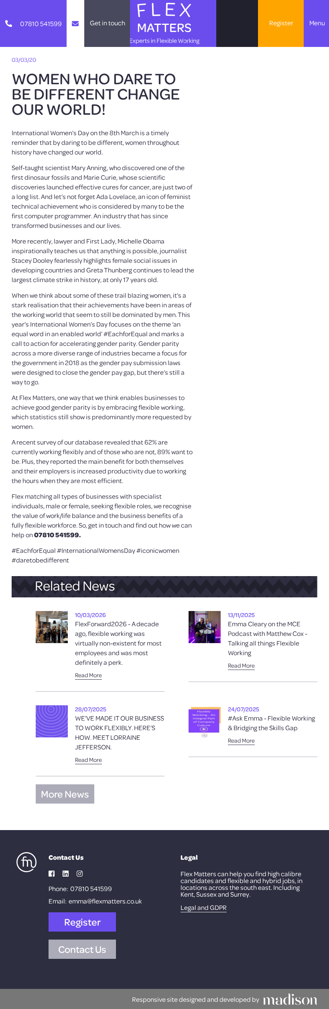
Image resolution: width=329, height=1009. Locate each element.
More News (65, 794)
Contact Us (82, 949)
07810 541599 (91, 888)
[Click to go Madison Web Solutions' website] (290, 999)
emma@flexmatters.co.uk (105, 900)
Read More (88, 675)
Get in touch (107, 22)
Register (281, 22)
